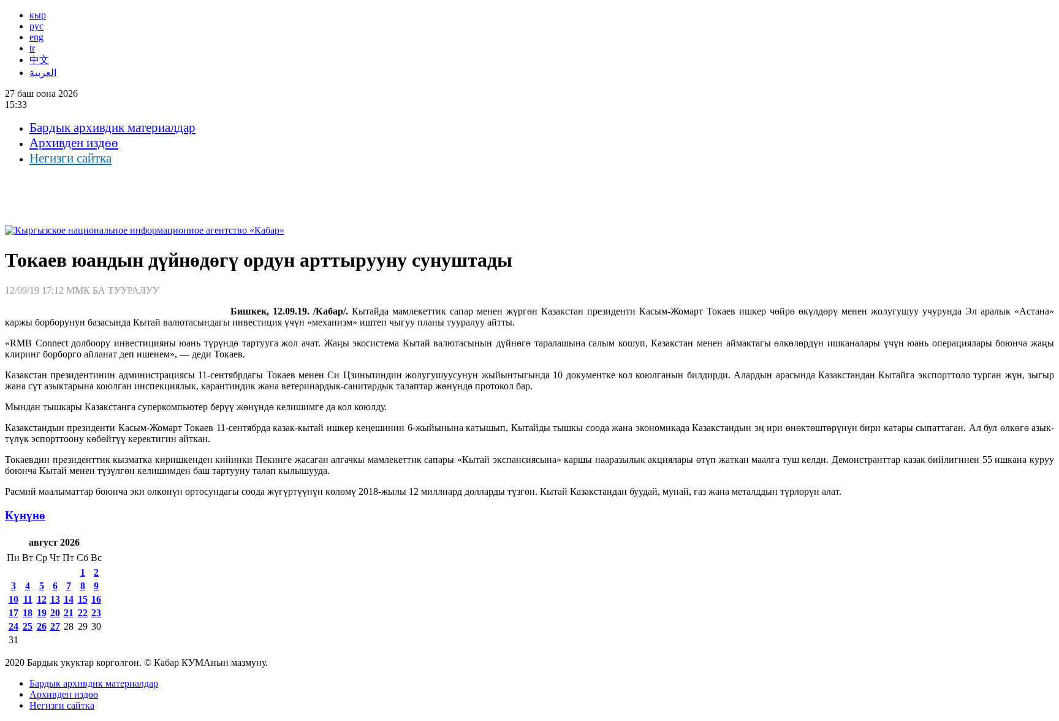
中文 (39, 60)
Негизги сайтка (70, 158)
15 (83, 599)
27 (55, 626)
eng (36, 37)
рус (36, 26)
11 (27, 599)
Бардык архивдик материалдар (112, 127)
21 (69, 613)
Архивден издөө (73, 142)
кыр (37, 15)
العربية (42, 72)
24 (13, 626)
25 (27, 626)
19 (42, 613)
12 (42, 599)
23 (96, 613)
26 (42, 626)
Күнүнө (25, 515)
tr (32, 48)
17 (13, 613)
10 (13, 599)
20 (55, 613)
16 (96, 599)
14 (69, 599)
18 (27, 613)
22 (83, 613)
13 (55, 599)
